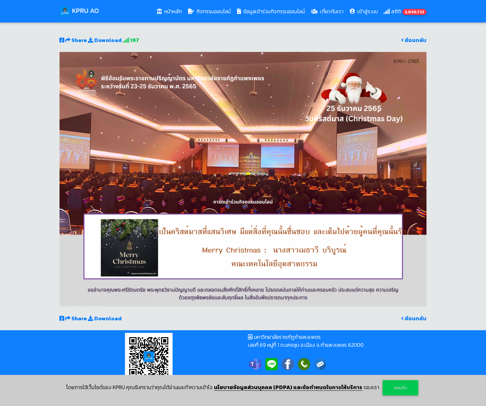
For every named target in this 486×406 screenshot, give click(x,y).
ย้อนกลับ (415, 40)
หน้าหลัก (173, 11)
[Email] (320, 363)
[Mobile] (304, 363)
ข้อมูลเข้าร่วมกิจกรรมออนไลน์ (273, 11)
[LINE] (271, 363)
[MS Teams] (255, 363)
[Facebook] (287, 363)
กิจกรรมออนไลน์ (213, 11)
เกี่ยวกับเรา (331, 11)
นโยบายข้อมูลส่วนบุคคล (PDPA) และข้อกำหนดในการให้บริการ (288, 387)
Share (79, 40)
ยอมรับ (400, 387)
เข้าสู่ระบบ (367, 11)
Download (107, 40)
